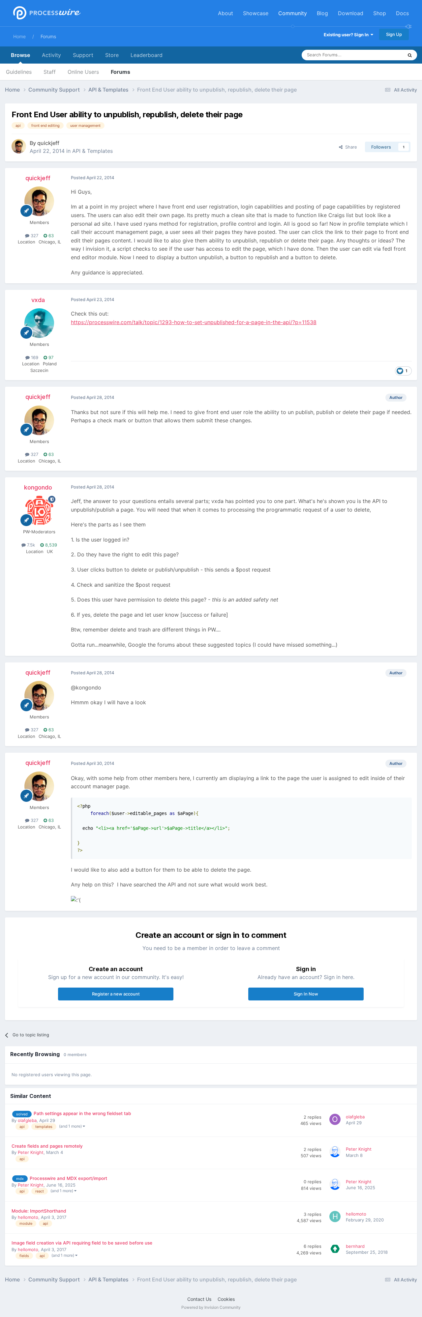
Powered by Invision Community (211, 1307)
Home (19, 36)
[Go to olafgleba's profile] (336, 1120)
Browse (20, 55)
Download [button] (350, 13)
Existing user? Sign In (347, 34)
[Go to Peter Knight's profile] (336, 1152)
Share (350, 147)
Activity (51, 55)
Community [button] (292, 13)
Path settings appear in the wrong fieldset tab (82, 1113)
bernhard (355, 1246)
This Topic (384, 54)
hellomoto (28, 1217)
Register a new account (116, 993)
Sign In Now (306, 993)
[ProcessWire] (46, 13)
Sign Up (394, 34)
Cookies (226, 1299)
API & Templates (92, 151)
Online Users (83, 72)
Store (112, 55)
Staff (50, 72)
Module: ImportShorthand (39, 1211)
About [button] (225, 13)
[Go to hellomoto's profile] (336, 1217)
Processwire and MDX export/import (68, 1178)
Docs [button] (402, 13)
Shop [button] (379, 13)
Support (83, 55)
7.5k (30, 544)
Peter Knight (31, 1152)
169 (34, 357)
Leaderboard (147, 55)
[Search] (410, 55)
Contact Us (199, 1299)
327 (33, 235)
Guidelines (19, 72)
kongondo (38, 487)
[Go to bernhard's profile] (336, 1249)
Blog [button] (322, 13)
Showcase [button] (255, 13)
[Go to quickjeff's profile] (19, 146)
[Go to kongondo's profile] (39, 510)
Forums (48, 36)
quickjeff (48, 143)
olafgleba (27, 1120)
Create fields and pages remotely (47, 1146)
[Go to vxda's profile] (39, 323)
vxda (38, 299)
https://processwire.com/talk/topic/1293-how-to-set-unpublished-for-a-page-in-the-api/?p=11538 (193, 322)
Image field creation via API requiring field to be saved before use (82, 1243)
